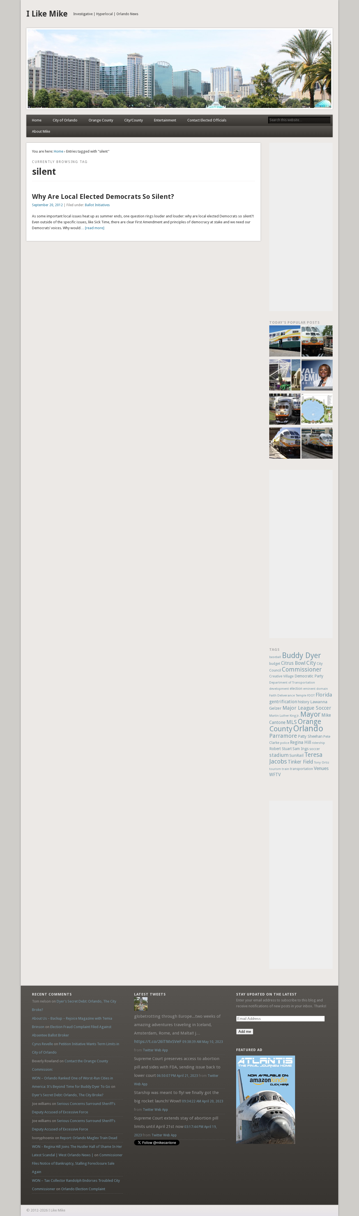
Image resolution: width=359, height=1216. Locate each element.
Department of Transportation (292, 682)
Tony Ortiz (321, 762)
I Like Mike (47, 14)
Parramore (283, 735)
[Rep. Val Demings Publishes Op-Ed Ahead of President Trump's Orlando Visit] (317, 375)
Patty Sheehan (310, 736)
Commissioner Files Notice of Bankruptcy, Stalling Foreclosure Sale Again (77, 1163)
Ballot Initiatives (97, 205)
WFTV (275, 774)
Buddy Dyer (301, 655)
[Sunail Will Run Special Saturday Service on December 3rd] (284, 443)
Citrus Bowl (293, 663)
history (303, 702)
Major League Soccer (306, 708)
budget (274, 663)
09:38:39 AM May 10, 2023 (202, 1042)
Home (37, 120)
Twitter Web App (155, 1050)
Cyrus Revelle (42, 1044)
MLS (291, 722)
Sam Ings (301, 748)
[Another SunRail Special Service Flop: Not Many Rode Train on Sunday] (317, 341)
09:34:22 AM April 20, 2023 (202, 1101)
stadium (279, 755)
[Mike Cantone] (141, 1009)
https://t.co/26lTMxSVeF (157, 1041)
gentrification (283, 701)
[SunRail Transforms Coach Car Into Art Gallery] (284, 341)
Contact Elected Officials (206, 120)
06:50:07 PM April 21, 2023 (177, 1076)
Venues (321, 768)
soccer (314, 749)
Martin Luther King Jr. (284, 716)
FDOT (311, 695)
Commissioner (302, 669)
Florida (324, 694)
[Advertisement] (301, 227)
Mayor (310, 714)
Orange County (101, 120)
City (311, 663)
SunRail (296, 755)
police (284, 743)
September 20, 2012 (47, 205)
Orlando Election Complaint (83, 1189)
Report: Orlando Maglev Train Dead (88, 1138)
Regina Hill (300, 742)
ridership (318, 743)
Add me (244, 1031)
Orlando (308, 728)
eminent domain (315, 689)
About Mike (41, 131)
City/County (133, 120)
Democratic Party (308, 676)
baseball (275, 657)
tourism (275, 769)
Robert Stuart (280, 748)
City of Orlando (65, 120)
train (285, 769)
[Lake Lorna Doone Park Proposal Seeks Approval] (317, 410)
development (279, 689)
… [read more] (92, 228)
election (296, 688)
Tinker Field (300, 762)
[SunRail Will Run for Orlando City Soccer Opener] (284, 410)
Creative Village (281, 676)
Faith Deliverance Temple (287, 695)
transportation (301, 769)
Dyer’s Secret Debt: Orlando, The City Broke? (67, 1095)
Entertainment (165, 120)
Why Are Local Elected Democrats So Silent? (103, 197)
